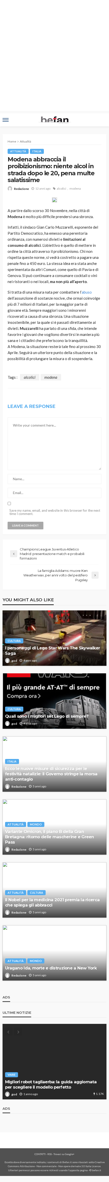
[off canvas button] (6, 119)
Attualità (18, 151)
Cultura (14, 640)
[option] (54, 1061)
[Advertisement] (54, 57)
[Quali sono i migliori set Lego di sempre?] (54, 701)
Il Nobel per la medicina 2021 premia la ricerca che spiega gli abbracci (52, 902)
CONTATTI (40, 1154)
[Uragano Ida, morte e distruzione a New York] (54, 953)
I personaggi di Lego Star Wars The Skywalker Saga (52, 650)
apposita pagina (78, 1170)
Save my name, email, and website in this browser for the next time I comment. (54, 512)
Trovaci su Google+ (64, 1154)
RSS (49, 1154)
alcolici (61, 188)
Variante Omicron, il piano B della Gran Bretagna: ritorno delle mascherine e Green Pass (49, 837)
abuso (87, 292)
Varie (11, 1074)
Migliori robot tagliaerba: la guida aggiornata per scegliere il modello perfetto (51, 1084)
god (14, 661)
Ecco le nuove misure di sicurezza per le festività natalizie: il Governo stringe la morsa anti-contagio (51, 774)
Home (12, 141)
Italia (36, 151)
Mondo (36, 824)
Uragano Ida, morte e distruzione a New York (51, 967)
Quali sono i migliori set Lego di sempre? (46, 716)
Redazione (21, 189)
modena (75, 188)
